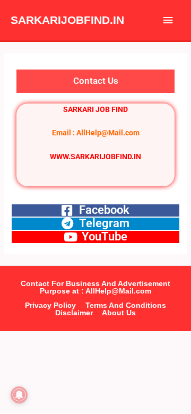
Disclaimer (74, 313)
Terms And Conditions (125, 305)
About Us (119, 313)
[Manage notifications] (19, 394)
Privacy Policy (50, 305)
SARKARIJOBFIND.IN (67, 20)
